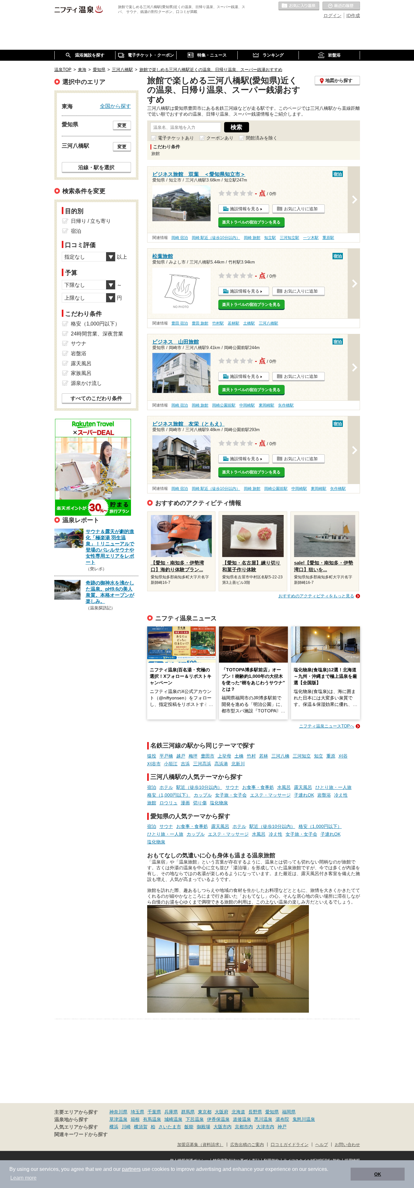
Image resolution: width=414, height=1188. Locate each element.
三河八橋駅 (268, 323)
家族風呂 (81, 373)
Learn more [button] (23, 1178)
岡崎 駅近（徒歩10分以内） (216, 237)
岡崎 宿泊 (179, 237)
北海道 (238, 1111)
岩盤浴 (324, 795)
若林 (263, 756)
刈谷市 (154, 763)
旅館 (151, 802)
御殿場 (203, 1126)
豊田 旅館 (200, 323)
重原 (330, 756)
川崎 (126, 1126)
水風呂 (284, 787)
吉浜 (185, 763)
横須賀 (140, 1126)
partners (131, 1169)
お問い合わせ (347, 1144)
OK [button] (377, 1174)
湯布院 (282, 1119)
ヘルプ (321, 1144)
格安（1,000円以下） (169, 795)
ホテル (166, 787)
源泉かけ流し (86, 383)
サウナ (232, 787)
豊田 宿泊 (179, 323)
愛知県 (272, 1111)
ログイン (332, 15)
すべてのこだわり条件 (96, 398)
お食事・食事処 (258, 787)
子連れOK (304, 795)
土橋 (239, 756)
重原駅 (328, 237)
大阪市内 (222, 1126)
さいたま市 (169, 1126)
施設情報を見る (244, 208)
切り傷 (200, 802)
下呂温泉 (195, 1119)
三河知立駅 (289, 237)
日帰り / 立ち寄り (91, 221)
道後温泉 (242, 1119)
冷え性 (341, 795)
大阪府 (221, 1111)
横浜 (113, 1126)
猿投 (151, 756)
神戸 (282, 1126)
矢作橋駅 (286, 405)
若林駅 (233, 323)
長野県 (255, 1111)
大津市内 (265, 1126)
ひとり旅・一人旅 (333, 787)
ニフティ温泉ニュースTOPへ (326, 726)
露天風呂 (303, 787)
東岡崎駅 (266, 405)
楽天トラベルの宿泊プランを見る (251, 222)
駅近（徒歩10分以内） (199, 787)
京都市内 (244, 1126)
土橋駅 (249, 323)
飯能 (188, 1126)
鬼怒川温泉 (303, 1119)
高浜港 (221, 763)
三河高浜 (202, 763)
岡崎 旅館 (252, 237)
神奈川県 (118, 1111)
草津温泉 (118, 1119)
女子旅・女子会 (231, 795)
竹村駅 (218, 323)
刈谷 (343, 756)
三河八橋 (280, 756)
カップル (203, 795)
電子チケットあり (176, 137)
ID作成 (353, 15)
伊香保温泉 (218, 1119)
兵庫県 (171, 1111)
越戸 (180, 756)
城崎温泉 (173, 1119)
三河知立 (302, 756)
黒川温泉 (263, 1119)
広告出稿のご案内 (247, 1144)
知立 (318, 756)
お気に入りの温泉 (298, 6)
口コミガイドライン (290, 1144)
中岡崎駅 (247, 405)
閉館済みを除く (262, 137)
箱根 (135, 1119)
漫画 (185, 802)
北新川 (238, 763)
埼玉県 (137, 1111)
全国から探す (115, 106)
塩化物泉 (219, 802)
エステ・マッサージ (270, 795)
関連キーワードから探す (81, 1134)
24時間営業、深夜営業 (97, 333)
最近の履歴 (341, 6)
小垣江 (171, 763)
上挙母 (224, 756)
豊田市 (207, 756)
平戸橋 (166, 756)
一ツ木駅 (311, 237)
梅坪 (193, 756)
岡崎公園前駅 (223, 405)
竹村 (251, 756)
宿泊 (151, 787)
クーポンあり (220, 137)
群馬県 (188, 1111)
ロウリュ (168, 802)
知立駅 (270, 237)
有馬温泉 (152, 1119)
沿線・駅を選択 (96, 167)
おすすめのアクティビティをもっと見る (316, 596)
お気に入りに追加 (301, 208)
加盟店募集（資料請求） (200, 1144)
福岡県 (289, 1111)
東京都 (205, 1111)
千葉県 (154, 1111)
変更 (121, 125)
